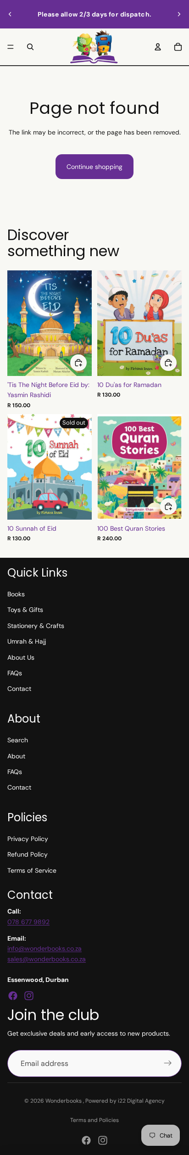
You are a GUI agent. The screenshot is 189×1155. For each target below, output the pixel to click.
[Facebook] (12, 995)
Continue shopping (94, 167)
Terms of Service (31, 870)
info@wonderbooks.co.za (44, 948)
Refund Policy (27, 854)
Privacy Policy (27, 839)
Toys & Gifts (25, 610)
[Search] (30, 47)
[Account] (158, 47)
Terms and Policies (94, 1120)
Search (17, 740)
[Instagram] (28, 995)
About (16, 756)
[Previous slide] (10, 14)
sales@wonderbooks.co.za (46, 959)
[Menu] (10, 46)
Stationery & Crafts (35, 626)
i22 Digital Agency (141, 1101)
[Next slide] (179, 14)
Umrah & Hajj (26, 641)
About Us (20, 657)
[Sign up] (168, 1063)
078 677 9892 (28, 922)
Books (16, 594)
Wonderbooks (64, 1101)
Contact (19, 688)
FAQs (14, 673)
